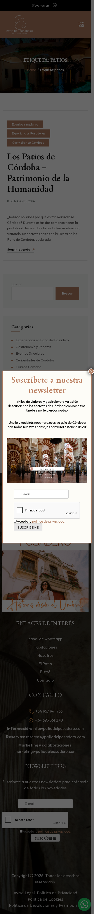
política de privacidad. (48, 521)
